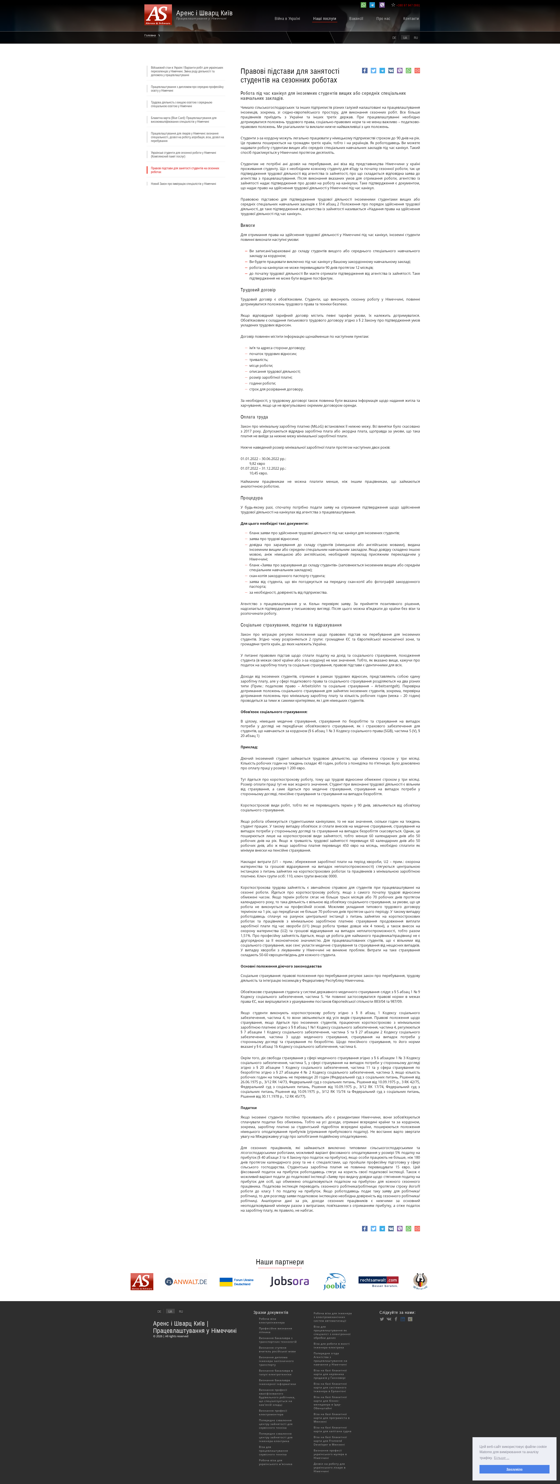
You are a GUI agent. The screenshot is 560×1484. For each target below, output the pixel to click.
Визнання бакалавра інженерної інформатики (277, 1382)
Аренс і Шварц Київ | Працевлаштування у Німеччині (195, 1327)
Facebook (396, 1319)
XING (410, 1319)
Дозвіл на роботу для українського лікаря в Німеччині (330, 1467)
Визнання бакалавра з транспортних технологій (278, 1340)
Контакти (411, 18)
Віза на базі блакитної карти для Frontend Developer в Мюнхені (330, 1440)
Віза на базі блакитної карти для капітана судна (333, 1429)
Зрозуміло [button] (514, 1469)
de (394, 38)
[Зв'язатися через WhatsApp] (363, 5)
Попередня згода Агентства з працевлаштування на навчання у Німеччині (330, 1358)
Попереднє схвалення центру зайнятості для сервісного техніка (276, 1424)
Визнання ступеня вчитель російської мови (277, 1349)
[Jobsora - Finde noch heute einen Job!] (289, 1288)
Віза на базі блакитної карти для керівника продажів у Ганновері (330, 1374)
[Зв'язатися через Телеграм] (372, 5)
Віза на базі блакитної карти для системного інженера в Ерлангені (330, 1387)
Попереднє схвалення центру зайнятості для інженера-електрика (276, 1437)
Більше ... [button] (501, 1458)
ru (416, 38)
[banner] (193, 17)
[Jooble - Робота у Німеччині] (334, 1288)
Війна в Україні (287, 18)
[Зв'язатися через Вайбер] (382, 5)
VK (389, 1319)
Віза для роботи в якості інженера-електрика (332, 1345)
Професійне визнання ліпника (275, 1330)
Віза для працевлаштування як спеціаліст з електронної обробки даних (332, 1332)
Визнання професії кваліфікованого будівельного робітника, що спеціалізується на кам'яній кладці (277, 1397)
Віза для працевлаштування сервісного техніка (273, 1450)
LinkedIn (403, 1319)
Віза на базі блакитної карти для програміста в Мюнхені (332, 1417)
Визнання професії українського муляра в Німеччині (330, 1454)
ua (405, 38)
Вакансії (356, 18)
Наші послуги (324, 18)
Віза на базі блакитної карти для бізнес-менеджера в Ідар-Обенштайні (330, 1402)
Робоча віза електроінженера (272, 1320)
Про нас (383, 18)
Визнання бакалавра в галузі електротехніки (276, 1372)
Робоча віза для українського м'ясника (275, 1462)
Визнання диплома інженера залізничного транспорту (276, 1361)
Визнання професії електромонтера (273, 1412)
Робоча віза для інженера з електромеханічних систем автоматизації (333, 1317)
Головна (150, 35)
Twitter (382, 1319)
